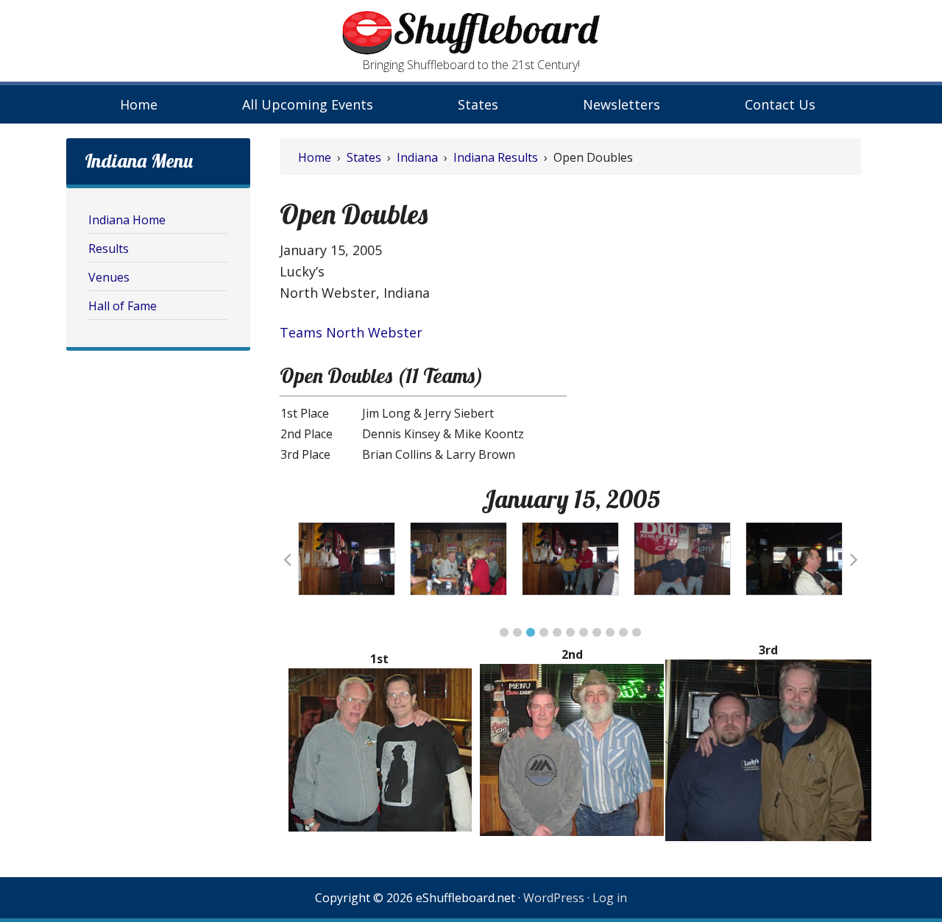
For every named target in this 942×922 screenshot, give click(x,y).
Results (108, 248)
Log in (609, 898)
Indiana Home (127, 220)
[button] (504, 632)
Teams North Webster (351, 332)
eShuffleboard (471, 33)
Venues (109, 277)
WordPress (553, 898)
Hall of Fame (122, 306)
